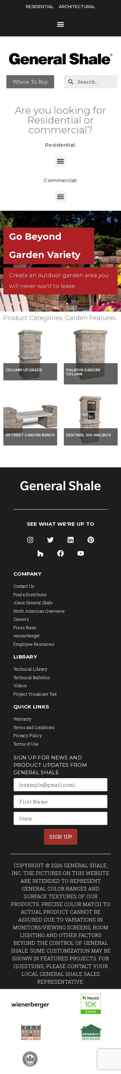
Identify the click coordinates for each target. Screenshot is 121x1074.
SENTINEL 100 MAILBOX (88, 435)
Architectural (77, 6)
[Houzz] (40, 553)
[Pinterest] (90, 540)
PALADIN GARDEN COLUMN (83, 372)
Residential (39, 6)
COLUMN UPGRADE (24, 370)
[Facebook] (60, 553)
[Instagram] (30, 540)
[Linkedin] (70, 540)
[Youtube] (80, 553)
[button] (60, 24)
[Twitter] (50, 540)
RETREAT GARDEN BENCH (30, 435)
